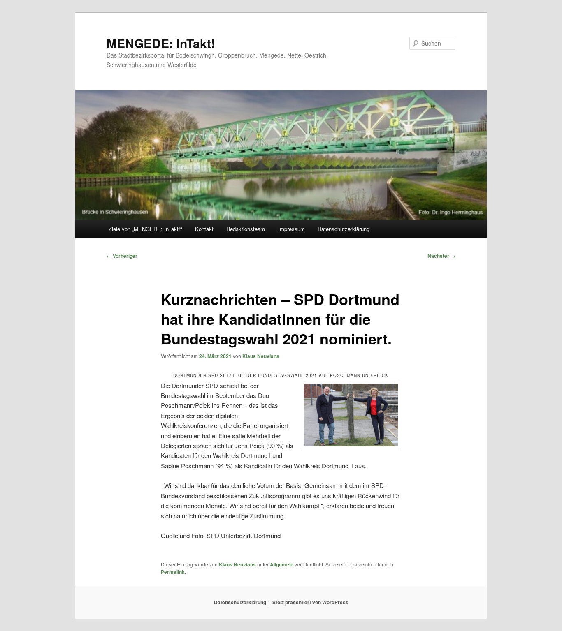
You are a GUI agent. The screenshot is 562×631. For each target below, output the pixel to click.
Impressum (291, 229)
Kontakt (204, 229)
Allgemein (281, 564)
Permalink (173, 572)
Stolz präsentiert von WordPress (310, 602)
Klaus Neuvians (260, 356)
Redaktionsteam (245, 229)
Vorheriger (122, 255)
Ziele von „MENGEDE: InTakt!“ (145, 229)
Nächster (441, 255)
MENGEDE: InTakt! (161, 43)
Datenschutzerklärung (343, 229)
